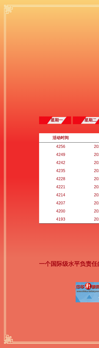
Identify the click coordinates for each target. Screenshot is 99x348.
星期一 (57, 120)
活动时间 (61, 138)
